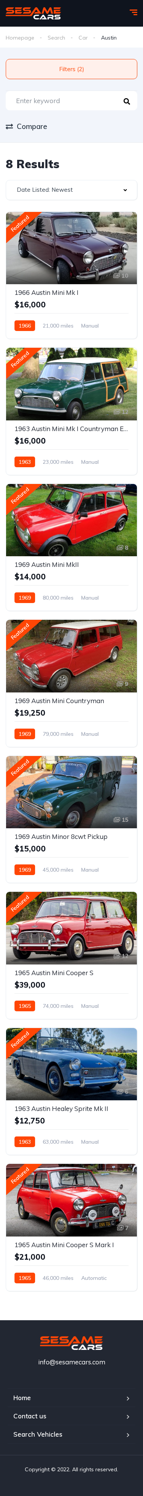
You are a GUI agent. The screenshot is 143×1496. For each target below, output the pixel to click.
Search (56, 37)
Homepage (20, 37)
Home (22, 1398)
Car (83, 37)
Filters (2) (71, 69)
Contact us (30, 1416)
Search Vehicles (38, 1434)
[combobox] (71, 190)
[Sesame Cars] (33, 13)
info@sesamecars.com (71, 1362)
